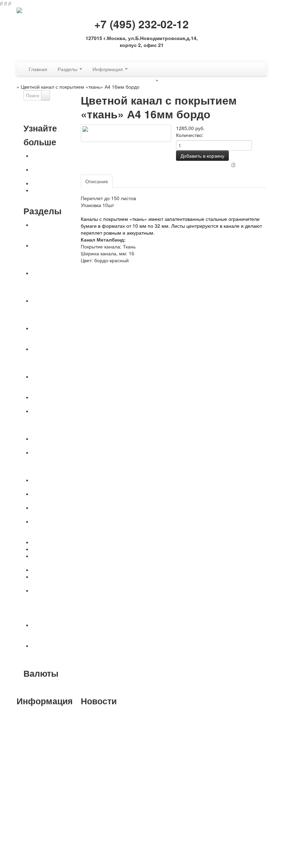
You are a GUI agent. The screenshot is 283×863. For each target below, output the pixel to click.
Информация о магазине (46, 856)
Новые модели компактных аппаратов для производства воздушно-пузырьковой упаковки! (107, 790)
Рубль (36, 687)
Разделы (68, 69)
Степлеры (43, 569)
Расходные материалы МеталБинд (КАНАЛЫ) (212, 79)
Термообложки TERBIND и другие (53, 511)
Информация (108, 69)
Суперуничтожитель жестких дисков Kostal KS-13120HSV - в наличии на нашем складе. (105, 756)
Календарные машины (47, 401)
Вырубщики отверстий (45, 559)
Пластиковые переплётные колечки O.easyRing (54, 528)
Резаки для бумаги (53, 542)
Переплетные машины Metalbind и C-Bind (55, 231)
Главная (38, 69)
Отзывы (126, 181)
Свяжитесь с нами (52, 183)
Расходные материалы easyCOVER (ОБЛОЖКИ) (46, 359)
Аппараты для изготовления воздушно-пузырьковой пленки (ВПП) (55, 604)
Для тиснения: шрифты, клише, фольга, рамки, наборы (50, 463)
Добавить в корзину (202, 155)
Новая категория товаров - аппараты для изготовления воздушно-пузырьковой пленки (109, 821)
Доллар (53, 687)
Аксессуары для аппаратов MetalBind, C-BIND (56, 383)
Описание (96, 181)
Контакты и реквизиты (44, 173)
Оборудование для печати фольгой (53, 483)
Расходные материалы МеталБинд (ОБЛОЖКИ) (46, 311)
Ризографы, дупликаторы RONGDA (46, 631)
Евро (68, 687)
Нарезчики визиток (53, 549)
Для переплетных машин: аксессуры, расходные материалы (85, 79)
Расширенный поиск (46, 114)
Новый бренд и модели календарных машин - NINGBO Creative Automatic (107, 725)
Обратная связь (141, 55)
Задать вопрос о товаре (203, 164)
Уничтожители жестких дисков (49, 580)
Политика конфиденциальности (56, 193)
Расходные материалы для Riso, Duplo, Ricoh (56, 652)
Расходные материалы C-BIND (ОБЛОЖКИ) (54, 335)
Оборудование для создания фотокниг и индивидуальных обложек (56, 421)
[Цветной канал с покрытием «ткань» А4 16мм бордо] (125, 132)
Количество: (189, 134)
